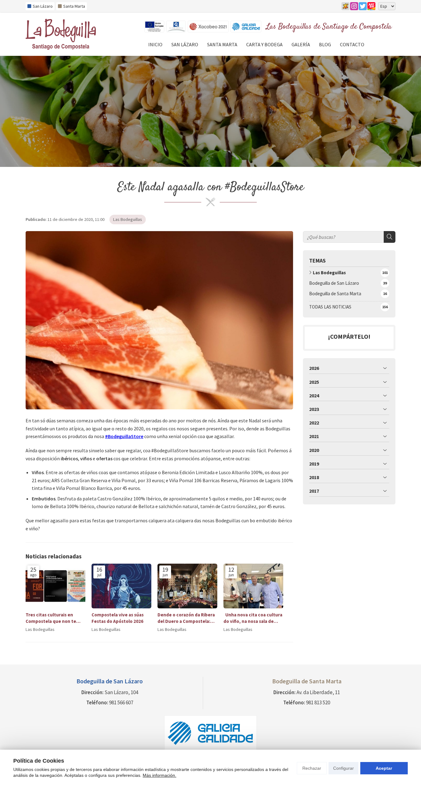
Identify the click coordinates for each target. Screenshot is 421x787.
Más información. (159, 775)
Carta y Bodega (264, 44)
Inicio (155, 44)
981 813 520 (318, 702)
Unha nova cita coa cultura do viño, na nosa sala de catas (252, 618)
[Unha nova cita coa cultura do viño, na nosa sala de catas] (253, 586)
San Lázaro (184, 44)
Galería (301, 44)
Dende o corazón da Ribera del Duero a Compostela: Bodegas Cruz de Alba (186, 618)
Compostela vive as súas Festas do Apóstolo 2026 (118, 618)
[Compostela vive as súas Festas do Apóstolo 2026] (121, 586)
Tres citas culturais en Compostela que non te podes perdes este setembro (51, 618)
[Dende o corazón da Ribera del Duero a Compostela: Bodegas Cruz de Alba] (187, 586)
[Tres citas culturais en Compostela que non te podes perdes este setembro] (55, 586)
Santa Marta (222, 44)
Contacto (352, 44)
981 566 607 (121, 702)
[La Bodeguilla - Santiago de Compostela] (61, 34)
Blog (325, 44)
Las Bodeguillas (127, 219)
